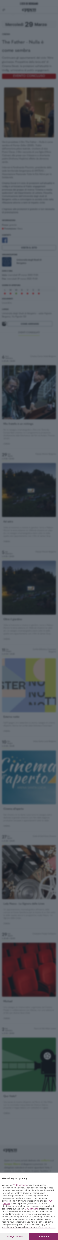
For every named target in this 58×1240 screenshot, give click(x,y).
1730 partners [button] (20, 1185)
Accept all (43, 1236)
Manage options (14, 1236)
